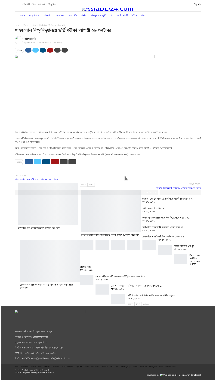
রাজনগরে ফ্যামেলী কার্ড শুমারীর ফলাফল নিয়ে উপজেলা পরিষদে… (137, 285)
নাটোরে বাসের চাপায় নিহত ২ (153, 208)
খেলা (112, 15)
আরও (143, 15)
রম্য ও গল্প (79, 367)
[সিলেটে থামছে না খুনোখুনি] (165, 250)
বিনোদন (135, 367)
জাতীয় (22, 15)
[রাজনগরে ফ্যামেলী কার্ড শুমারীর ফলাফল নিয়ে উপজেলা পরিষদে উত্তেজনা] (102, 289)
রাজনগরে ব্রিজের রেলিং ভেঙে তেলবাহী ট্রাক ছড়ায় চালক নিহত (120, 276)
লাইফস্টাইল (143, 367)
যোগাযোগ (42, 4)
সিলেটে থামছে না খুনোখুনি (184, 246)
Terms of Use (20, 372)
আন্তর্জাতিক (34, 15)
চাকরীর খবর (104, 367)
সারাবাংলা (46, 15)
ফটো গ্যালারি (122, 15)
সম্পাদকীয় (73, 15)
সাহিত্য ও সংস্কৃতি (98, 15)
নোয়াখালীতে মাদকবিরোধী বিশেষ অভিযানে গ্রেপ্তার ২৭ (164, 236)
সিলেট (40, 367)
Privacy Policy (31, 372)
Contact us (50, 372)
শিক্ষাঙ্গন (84, 15)
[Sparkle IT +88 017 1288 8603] (180, 375)
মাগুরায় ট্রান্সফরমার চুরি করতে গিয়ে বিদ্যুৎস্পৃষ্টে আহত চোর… (166, 217)
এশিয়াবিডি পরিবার (29, 4)
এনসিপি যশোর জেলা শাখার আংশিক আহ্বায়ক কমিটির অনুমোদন (151, 295)
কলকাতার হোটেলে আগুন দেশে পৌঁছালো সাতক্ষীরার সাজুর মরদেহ (167, 198)
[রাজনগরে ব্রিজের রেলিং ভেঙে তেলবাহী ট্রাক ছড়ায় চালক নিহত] (86, 280)
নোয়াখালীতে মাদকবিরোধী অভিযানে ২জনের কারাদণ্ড (162, 227)
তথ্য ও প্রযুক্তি (126, 367)
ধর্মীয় (111, 367)
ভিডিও (134, 15)
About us (41, 372)
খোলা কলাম (60, 15)
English (52, 4)
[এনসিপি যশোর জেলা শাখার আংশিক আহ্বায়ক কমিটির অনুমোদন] (118, 299)
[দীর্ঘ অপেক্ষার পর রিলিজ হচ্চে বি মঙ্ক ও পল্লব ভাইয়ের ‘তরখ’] (180, 259)
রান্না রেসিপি (95, 367)
